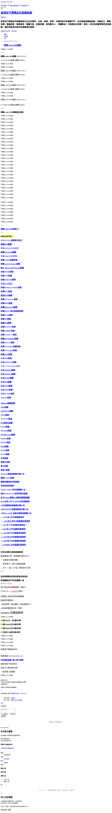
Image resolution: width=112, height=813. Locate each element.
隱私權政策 (65, 790)
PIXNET (44, 790)
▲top (2, 703)
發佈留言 (3, 716)
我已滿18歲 (4, 809)
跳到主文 (3, 17)
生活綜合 (14, 31)
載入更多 (3, 706)
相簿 (5, 34)
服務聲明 (71, 790)
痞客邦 (14, 693)
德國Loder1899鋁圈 (12, 45)
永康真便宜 (4, 684)
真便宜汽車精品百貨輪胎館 (16, 12)
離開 (9, 809)
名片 (5, 38)
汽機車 (13, 698)
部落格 (6, 36)
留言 (17, 693)
